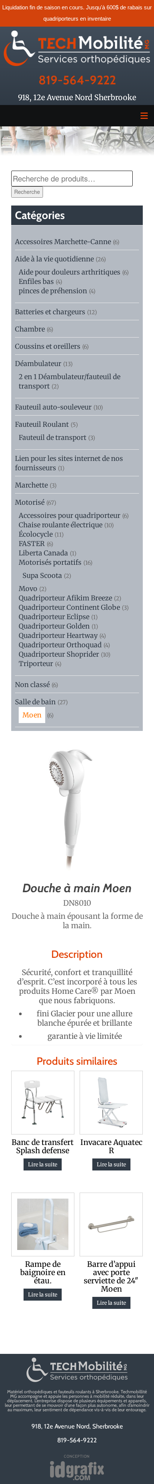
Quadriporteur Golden (54, 626)
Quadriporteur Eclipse (54, 616)
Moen (31, 715)
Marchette (31, 485)
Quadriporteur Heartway (58, 635)
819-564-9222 (77, 79)
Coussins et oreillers (47, 346)
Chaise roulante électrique (60, 525)
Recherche (27, 191)
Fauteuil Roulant (42, 424)
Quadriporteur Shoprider (59, 654)
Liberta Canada (43, 553)
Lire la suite (42, 1164)
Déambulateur (38, 363)
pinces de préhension (53, 291)
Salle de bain (35, 702)
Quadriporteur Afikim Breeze (65, 598)
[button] (77, 116)
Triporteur (36, 663)
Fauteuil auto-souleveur (53, 407)
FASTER (32, 543)
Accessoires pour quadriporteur (69, 515)
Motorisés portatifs (50, 562)
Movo (28, 588)
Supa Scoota (42, 575)
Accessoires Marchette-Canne (63, 241)
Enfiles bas (36, 281)
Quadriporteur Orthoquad (60, 645)
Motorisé (29, 502)
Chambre (30, 329)
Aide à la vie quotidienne (54, 259)
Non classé (32, 684)
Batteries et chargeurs (50, 312)
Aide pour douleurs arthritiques (69, 272)
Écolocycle (36, 534)
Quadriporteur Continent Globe (69, 607)
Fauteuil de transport (52, 437)
